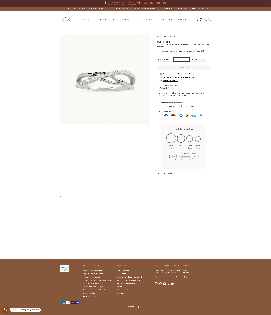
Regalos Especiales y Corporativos (130, 277)
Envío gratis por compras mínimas (179, 77)
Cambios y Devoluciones (93, 284)
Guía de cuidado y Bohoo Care (95, 290)
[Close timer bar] (269, 3)
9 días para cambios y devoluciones (180, 74)
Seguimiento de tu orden (93, 274)
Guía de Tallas (89, 293)
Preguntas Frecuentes (92, 277)
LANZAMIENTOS (87, 20)
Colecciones (101, 20)
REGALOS (138, 20)
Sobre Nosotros (123, 271)
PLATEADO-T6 (164, 59)
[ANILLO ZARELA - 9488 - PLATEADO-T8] (67, 246)
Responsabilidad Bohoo (126, 284)
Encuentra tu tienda (125, 274)
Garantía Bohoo (170, 81)
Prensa (119, 287)
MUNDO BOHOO (151, 20)
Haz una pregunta (168, 174)
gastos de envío (181, 44)
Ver (78, 237)
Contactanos (122, 293)
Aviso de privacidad (91, 296)
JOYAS (113, 20)
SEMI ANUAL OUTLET (182, 20)
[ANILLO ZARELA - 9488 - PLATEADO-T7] (65, 246)
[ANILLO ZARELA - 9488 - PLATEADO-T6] (62, 246)
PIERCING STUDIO (167, 20)
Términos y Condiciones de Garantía (97, 280)
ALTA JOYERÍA (125, 20)
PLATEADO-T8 (198, 59)
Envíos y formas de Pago (93, 287)
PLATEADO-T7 (181, 59)
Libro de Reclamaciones (92, 271)
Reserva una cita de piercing (128, 280)
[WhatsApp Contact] (5, 310)
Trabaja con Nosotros (125, 290)
